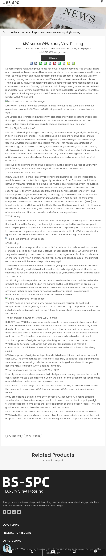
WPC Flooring (33, 435)
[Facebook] (4, 512)
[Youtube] (14, 512)
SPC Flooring (14, 435)
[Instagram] (19, 512)
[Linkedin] (9, 512)
